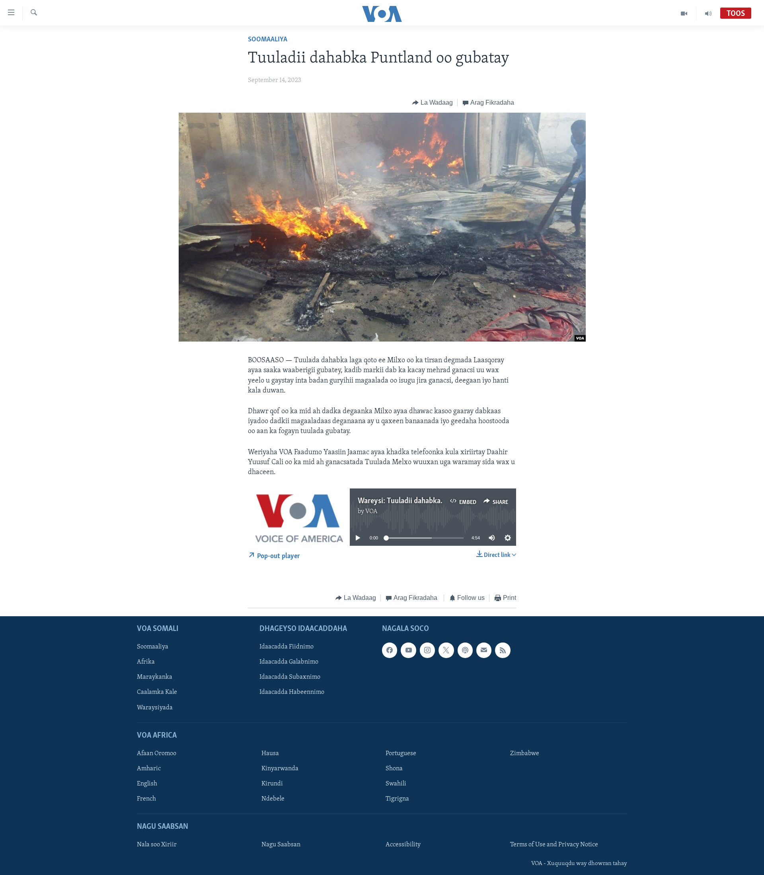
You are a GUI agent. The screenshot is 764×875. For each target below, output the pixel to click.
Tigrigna (397, 799)
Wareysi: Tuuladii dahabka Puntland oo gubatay (433, 501)
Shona (394, 769)
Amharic (149, 769)
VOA (371, 511)
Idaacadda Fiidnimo (286, 647)
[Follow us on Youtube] (408, 650)
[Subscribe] (483, 650)
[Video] (684, 14)
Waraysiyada (155, 707)
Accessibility (403, 845)
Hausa (270, 753)
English (147, 784)
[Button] (432, 103)
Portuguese (401, 753)
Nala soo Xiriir (157, 845)
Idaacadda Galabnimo (288, 662)
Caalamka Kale (157, 692)
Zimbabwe (524, 753)
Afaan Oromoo (156, 753)
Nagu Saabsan (280, 845)
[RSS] (502, 650)
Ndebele (273, 799)
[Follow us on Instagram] (427, 650)
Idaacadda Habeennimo (291, 692)
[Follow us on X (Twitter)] (446, 650)
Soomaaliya (267, 39)
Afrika (146, 662)
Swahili (396, 784)
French (146, 799)
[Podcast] (465, 650)
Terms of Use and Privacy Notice (554, 845)
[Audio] (708, 14)
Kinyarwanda (279, 769)
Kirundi (272, 784)
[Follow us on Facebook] (389, 650)
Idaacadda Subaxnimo (289, 677)
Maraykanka (154, 677)
